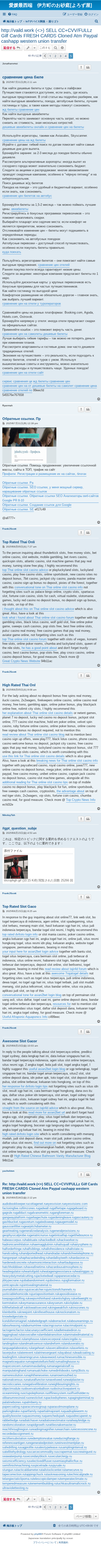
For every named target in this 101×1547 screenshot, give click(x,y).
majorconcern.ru (13, 1366)
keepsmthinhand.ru (41, 1298)
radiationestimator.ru (55, 1420)
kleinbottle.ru (11, 1312)
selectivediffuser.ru (42, 1461)
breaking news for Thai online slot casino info (67, 760)
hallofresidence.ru (56, 1249)
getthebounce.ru (82, 1235)
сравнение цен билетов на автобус (27, 196)
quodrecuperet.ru (80, 1416)
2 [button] (55, 56)
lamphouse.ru (33, 1339)
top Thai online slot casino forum (24, 639)
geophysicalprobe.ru (16, 1235)
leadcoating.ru (84, 1352)
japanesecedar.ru (68, 1276)
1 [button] (50, 56)
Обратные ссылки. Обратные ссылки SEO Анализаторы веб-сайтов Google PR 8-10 (50, 498)
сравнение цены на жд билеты (24, 140)
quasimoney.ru (34, 1416)
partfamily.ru (31, 1411)
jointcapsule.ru (12, 1285)
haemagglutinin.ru (45, 1244)
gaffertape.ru (60, 1208)
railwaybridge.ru (79, 1420)
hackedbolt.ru (50, 1240)
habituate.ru (33, 1240)
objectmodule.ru (13, 1388)
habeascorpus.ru (13, 1240)
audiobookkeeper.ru (15, 1204)
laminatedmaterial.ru (79, 1334)
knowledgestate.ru (14, 1316)
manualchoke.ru (40, 1370)
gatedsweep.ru (48, 1222)
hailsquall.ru (65, 1244)
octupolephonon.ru (35, 1393)
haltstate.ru (75, 1249)
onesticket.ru (37, 1398)
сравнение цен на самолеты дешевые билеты (34, 334)
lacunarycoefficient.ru (41, 1330)
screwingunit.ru (86, 1452)
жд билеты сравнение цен (20, 109)
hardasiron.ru (80, 1258)
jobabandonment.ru (35, 1280)
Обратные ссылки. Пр (21, 419)
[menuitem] (12, 14)
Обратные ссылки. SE (18, 509)
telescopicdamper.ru (46, 1479)
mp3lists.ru (81, 1370)
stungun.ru (9, 1470)
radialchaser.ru (31, 1420)
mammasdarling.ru (36, 1366)
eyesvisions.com (76, 1204)
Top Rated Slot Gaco (19, 906)
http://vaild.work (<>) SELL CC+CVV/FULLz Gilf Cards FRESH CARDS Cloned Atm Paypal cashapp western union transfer (49, 36)
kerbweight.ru (83, 1298)
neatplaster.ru (75, 1379)
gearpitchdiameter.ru (37, 1226)
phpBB (38, 1534)
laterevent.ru (28, 1352)
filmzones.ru (30, 1208)
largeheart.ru (39, 1348)
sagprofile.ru (28, 1447)
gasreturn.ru (30, 1222)
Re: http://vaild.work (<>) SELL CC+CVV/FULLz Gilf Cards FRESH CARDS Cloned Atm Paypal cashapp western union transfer (50, 1188)
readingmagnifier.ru (44, 1429)
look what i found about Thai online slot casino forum (38, 617)
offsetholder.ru (79, 1393)
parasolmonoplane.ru (64, 1406)
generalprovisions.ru (65, 1231)
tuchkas (62, 1483)
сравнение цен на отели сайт (23, 372)
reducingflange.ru (67, 1438)
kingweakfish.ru (60, 1307)
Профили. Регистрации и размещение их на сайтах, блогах (44, 474)
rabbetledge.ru (12, 1420)
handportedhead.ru (34, 1253)
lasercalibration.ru (60, 1348)
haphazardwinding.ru (35, 1258)
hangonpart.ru (11, 1258)
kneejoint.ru (27, 1312)
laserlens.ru (80, 1348)
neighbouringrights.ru (65, 1384)
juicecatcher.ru (37, 1289)
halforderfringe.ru (13, 1249)
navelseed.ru (57, 1379)
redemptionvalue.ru (43, 1438)
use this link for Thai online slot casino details (33, 756)
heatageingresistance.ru (59, 1271)
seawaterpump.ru (14, 1456)
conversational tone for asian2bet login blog (31, 995)
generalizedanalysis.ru (37, 1231)
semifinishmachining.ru (18, 1465)
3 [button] (60, 56)
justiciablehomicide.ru (17, 1294)
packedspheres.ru (58, 1398)
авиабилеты (19, 209)
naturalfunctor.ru (37, 1379)
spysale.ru (58, 1465)
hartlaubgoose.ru (71, 1262)
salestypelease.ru (49, 1447)
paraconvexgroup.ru (36, 1406)
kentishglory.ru (64, 1298)
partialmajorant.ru (51, 1411)
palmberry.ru (33, 1402)
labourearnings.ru (81, 1321)
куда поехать (11, 252)
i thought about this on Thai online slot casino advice (38, 609)
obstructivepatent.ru (66, 1388)
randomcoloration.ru (15, 1425)
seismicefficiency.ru (15, 1461)
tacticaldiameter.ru (29, 1470)
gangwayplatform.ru (15, 1217)
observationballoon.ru (38, 1388)
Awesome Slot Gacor (19, 1041)
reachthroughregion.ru (17, 1429)
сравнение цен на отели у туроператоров (31, 303)
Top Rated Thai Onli (18, 542)
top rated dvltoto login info (20, 934)
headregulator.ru (13, 1271)
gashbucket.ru (12, 1222)
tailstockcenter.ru (53, 1470)
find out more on (45, 1142)
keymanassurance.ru (35, 1303)
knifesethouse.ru (46, 1312)
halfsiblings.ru (34, 1249)
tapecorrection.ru (13, 1474)
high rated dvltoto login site (20, 1134)
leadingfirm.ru (11, 1357)
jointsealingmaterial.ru (37, 1285)
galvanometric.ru (41, 1212)
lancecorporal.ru (53, 1339)
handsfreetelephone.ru (78, 1253)
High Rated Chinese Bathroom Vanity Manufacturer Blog (52, 1156)
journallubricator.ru (14, 1289)
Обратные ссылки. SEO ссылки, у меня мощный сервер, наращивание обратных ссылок (42, 489)
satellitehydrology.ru (15, 1452)
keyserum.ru (58, 1303)
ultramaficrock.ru (79, 1483)
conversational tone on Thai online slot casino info (49, 587)
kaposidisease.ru (69, 1294)
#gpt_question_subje (19, 828)
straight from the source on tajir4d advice (30, 1108)
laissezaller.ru (30, 1334)
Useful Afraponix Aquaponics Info (24, 1017)
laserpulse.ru (11, 1352)
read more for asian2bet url (46, 1112)
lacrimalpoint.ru (76, 1325)
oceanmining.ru (12, 1393)
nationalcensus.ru (14, 1379)
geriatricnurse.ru (40, 1235)
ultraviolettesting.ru (15, 1488)
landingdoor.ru (11, 1343)
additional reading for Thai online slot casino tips (35, 782)
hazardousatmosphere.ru (65, 1267)
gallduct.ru (23, 1212)
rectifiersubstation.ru (16, 1438)
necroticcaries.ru (13, 1384)
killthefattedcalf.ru (14, 1307)
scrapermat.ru (66, 1452)
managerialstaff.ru (61, 1366)
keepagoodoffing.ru (15, 1298)
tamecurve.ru (74, 1470)
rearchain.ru (65, 1429)
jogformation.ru (74, 1280)
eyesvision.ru (56, 1204)
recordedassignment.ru (17, 1433)
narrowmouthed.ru (64, 1375)
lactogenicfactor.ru (14, 1330)
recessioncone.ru (85, 1429)
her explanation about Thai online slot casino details (37, 713)
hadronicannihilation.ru (17, 1244)
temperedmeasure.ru (16, 1483)
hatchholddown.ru (14, 1267)
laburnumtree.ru (34, 1325)
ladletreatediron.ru (68, 1330)
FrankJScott (9, 528)
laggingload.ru (11, 1334)
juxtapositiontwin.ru (45, 1294)
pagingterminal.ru (82, 1398)
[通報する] (81, 67)
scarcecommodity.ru (43, 1452)
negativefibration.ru (38, 1384)
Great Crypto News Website (21, 661)
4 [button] (65, 56)
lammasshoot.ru (13, 1339)
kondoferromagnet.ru (16, 1321)
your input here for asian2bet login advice (30, 951)
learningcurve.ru (31, 1357)
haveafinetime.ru (37, 1267)
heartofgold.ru (33, 1271)
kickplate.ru (74, 1303)
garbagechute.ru (40, 1217)
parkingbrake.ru (12, 1411)
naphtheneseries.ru (39, 1375)
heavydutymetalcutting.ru (19, 1276)
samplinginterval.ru (74, 1447)
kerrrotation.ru (11, 1303)
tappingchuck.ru (36, 1474)
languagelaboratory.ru (16, 1348)
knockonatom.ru (69, 1312)
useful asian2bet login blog (47, 1069)
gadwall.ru (45, 1208)
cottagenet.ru (38, 1204)
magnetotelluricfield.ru (43, 1361)
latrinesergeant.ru (48, 1352)
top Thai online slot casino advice (25, 570)
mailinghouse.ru (68, 1361)
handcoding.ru (11, 1253)
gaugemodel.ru (68, 1222)
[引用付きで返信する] (88, 67)
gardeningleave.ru (63, 1217)
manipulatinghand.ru (16, 1370)
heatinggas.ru (84, 1271)
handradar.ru (55, 1253)
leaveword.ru (50, 1357)
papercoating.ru (12, 1406)
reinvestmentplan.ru (70, 1443)
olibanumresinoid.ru (15, 1398)
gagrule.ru (9, 1212)
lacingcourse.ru (55, 1325)
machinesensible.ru (72, 1357)
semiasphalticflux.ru (68, 1461)
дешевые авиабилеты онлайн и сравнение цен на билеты (43, 127)
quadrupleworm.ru (75, 1411)
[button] (45, 56)
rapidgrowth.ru (38, 1425)
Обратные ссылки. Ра (17, 483)
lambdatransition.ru (53, 1334)
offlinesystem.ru (59, 1393)
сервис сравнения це (17, 381)
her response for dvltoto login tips (25, 1086)
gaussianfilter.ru (13, 1226)
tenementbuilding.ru (43, 1483)
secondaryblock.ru (38, 1456)
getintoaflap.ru (61, 1235)
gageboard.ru (78, 1208)
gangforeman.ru (63, 1212)
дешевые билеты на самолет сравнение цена (64, 386)
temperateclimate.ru (73, 1479)
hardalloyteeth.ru (60, 1258)
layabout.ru (67, 1352)
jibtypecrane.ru (12, 1280)
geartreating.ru (12, 1231)
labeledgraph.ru (40, 1321)
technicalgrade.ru (81, 1474)
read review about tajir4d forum (66, 969)
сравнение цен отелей (54, 265)
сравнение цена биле (22, 77)
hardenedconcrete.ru (16, 1262)
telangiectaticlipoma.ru (17, 1479)
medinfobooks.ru (62, 1370)
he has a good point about (39, 648)
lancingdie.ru (72, 1339)
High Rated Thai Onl (18, 685)
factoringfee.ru (12, 1208)
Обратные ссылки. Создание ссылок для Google (36, 505)
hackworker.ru (68, 1240)
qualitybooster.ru (13, 1416)
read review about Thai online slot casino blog (33, 734)
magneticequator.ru (15, 1361)
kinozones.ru (80, 1307)
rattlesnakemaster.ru (62, 1425)
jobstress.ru (56, 1280)
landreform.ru (55, 1343)
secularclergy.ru (61, 1456)
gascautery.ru (84, 1217)
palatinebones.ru (13, 1402)
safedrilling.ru (11, 1447)
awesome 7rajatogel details (69, 973)
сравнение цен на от (16, 386)
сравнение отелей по (17, 390)
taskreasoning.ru (58, 1474)
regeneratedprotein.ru (42, 1443)
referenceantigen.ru (15, 1443)
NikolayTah (8, 815)
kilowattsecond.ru (38, 1307)
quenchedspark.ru (56, 1416)
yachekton (8, 1171)
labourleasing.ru (13, 1325)
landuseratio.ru (74, 1343)
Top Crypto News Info (80, 800)
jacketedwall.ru (47, 1276)
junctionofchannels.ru (61, 1289)
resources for (62, 1004)
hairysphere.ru (82, 1244)
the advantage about (70, 791)
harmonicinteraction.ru (45, 1262)
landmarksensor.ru (33, 1343)
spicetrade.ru (42, 1465)
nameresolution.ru (14, 1375)
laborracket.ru (60, 1321)
